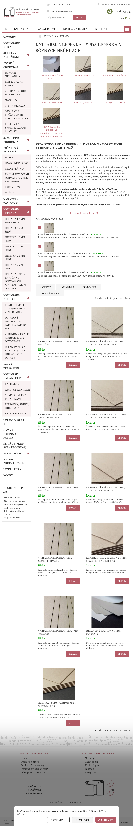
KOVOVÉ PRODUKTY (11, 64)
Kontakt (101, 28)
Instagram (90, 772)
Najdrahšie (89, 287)
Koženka (11, 192)
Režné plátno (14, 168)
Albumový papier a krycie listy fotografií (17, 338)
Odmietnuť (82, 819)
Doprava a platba (75, 28)
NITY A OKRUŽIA (15, 105)
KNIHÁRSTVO (22, 28)
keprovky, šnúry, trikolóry (17, 406)
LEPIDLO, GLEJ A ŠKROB (13, 422)
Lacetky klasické (17, 389)
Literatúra (12, 469)
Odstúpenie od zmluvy (33, 772)
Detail (73, 364)
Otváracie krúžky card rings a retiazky (16, 115)
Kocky (8, 475)
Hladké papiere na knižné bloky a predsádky (16, 308)
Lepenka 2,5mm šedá (15, 257)
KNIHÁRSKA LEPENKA (11, 211)
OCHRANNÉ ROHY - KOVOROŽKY (16, 92)
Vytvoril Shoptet (122, 822)
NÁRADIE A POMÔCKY (11, 201)
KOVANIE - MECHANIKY (12, 74)
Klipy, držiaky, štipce (15, 83)
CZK (122, 18)
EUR (127, 18)
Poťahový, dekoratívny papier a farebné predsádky (16, 323)
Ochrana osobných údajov (34, 768)
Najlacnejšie (67, 287)
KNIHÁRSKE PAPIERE (11, 297)
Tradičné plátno (16, 163)
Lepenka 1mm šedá (14, 229)
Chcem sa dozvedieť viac (81, 213)
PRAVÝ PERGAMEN (11, 366)
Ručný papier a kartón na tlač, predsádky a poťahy (16, 352)
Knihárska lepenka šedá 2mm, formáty (70, 234)
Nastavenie (58, 820)
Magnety (11, 100)
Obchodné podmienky (14, 501)
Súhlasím (107, 819)
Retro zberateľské (13, 461)
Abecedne (45, 287)
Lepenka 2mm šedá (14, 248)
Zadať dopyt (46, 28)
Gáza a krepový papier (10, 433)
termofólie (12, 453)
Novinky (9, 37)
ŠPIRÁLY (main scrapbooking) (14, 445)
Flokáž (10, 157)
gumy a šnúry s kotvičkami (16, 396)
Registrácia (124, 4)
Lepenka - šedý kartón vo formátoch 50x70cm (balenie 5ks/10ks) (16, 281)
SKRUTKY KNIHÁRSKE (11, 55)
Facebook (90, 768)
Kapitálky (12, 384)
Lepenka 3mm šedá (14, 266)
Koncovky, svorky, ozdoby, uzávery (16, 127)
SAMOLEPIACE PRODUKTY (13, 140)
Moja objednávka (12, 517)
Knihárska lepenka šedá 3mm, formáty (70, 272)
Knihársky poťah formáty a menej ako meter (17, 178)
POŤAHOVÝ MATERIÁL (11, 149)
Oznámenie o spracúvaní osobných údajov (16, 506)
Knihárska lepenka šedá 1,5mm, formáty (71, 253)
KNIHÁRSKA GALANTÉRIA (12, 376)
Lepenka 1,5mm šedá (15, 239)
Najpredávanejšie (50, 293)
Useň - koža (13, 187)
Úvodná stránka (6, 29)
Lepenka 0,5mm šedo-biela (15, 220)
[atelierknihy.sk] (23, 12)
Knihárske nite (15, 413)
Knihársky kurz (11, 45)
